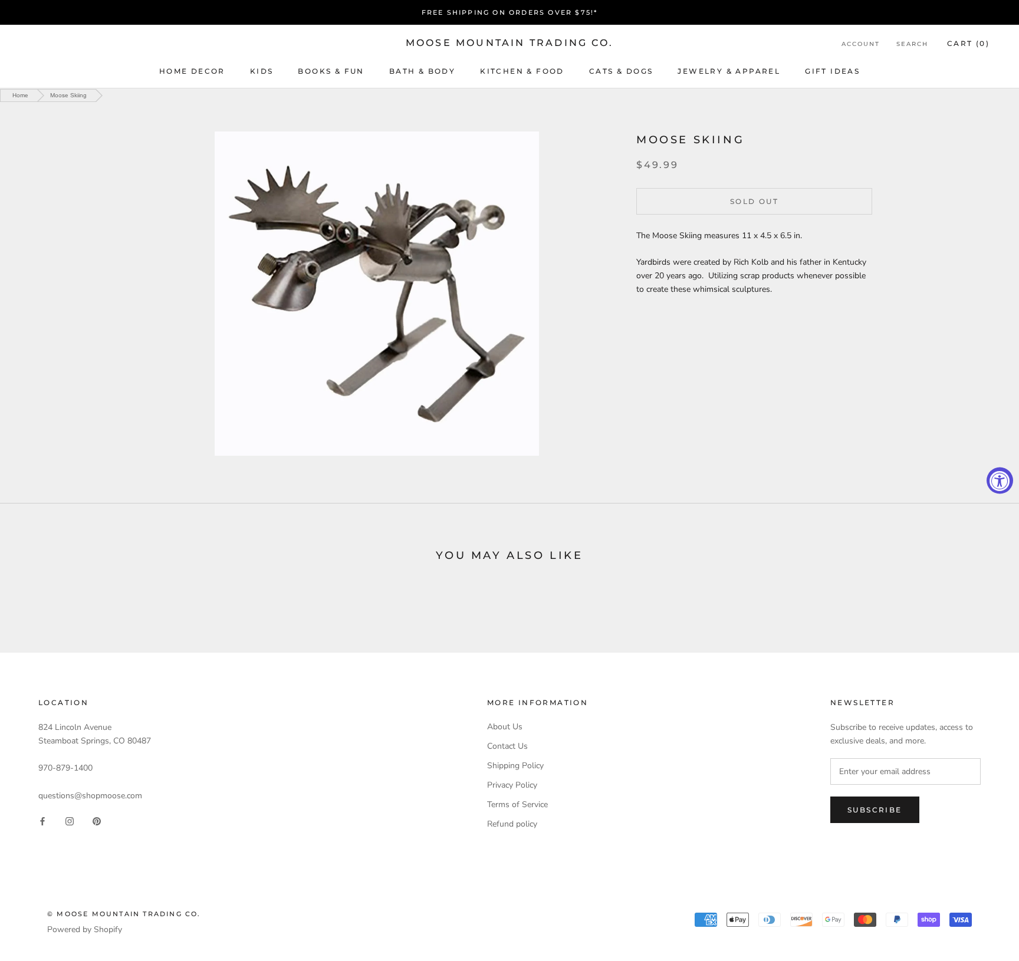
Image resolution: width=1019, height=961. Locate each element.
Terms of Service (517, 804)
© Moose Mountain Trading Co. (124, 914)
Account (861, 44)
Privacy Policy (512, 785)
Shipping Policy (515, 765)
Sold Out (754, 201)
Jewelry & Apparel (729, 71)
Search (912, 44)
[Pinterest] (97, 821)
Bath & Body (422, 71)
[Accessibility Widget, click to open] (1000, 481)
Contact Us (507, 746)
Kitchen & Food (522, 71)
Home (20, 95)
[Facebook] (42, 821)
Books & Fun (331, 71)
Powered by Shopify (84, 929)
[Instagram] (69, 821)
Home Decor (192, 71)
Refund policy (512, 824)
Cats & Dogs (621, 71)
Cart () (968, 43)
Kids (262, 71)
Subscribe (874, 809)
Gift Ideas (832, 71)
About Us (504, 726)
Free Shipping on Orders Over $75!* (510, 12)
